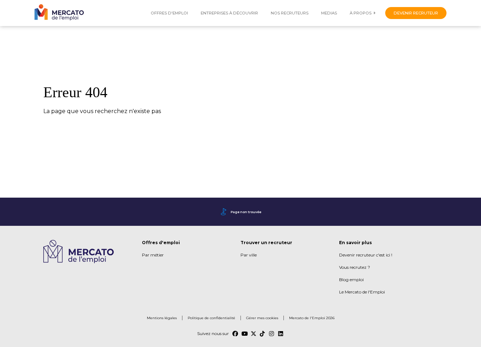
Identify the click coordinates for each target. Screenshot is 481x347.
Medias (329, 13)
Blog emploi (351, 279)
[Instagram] (272, 333)
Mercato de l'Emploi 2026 (312, 318)
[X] (253, 333)
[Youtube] (244, 333)
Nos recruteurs (289, 13)
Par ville (249, 255)
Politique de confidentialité (211, 318)
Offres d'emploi (169, 13)
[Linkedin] (281, 333)
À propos (360, 13)
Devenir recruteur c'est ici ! (365, 255)
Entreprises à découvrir (229, 13)
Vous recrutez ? (354, 267)
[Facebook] (235, 333)
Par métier (153, 255)
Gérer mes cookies (262, 318)
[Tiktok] (263, 333)
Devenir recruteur (416, 13)
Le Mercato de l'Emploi (362, 292)
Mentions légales (162, 318)
